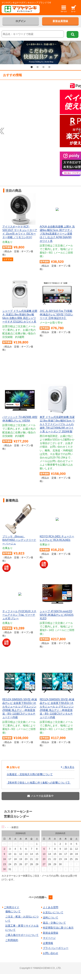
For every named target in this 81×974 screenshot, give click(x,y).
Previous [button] (4, 52)
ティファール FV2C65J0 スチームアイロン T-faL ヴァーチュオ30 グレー (19, 615)
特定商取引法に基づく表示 (58, 927)
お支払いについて (53, 912)
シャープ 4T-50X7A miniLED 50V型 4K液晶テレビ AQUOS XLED (57, 615)
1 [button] (32, 67)
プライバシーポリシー (55, 948)
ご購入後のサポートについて (22, 934)
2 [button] (38, 67)
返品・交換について (54, 922)
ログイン (21, 21)
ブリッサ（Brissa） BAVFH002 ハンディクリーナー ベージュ (19, 540)
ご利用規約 (11, 940)
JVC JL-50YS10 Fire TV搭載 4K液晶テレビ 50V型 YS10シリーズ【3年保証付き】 (56, 314)
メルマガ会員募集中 (42, 795)
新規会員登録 (60, 21)
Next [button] (76, 52)
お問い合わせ (50, 953)
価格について (13, 911)
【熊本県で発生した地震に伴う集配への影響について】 (39, 782)
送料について (50, 917)
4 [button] (49, 67)
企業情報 (48, 943)
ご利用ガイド (11, 907)
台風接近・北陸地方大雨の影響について (30, 774)
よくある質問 (50, 907)
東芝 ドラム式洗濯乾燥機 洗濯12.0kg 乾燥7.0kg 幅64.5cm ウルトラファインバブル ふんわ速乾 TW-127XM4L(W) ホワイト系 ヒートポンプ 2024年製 (57, 424)
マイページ (49, 937)
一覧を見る (68, 767)
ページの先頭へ (38, 897)
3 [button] (43, 67)
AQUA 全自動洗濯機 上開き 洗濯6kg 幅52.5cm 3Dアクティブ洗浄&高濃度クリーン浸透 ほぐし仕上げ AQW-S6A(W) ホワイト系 (57, 233)
